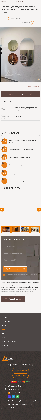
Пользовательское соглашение (10, 409)
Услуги (3, 337)
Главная (4, 317)
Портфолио (5, 329)
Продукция (5, 325)
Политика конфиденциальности (10, 407)
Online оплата (20, 375)
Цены (3, 333)
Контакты (4, 345)
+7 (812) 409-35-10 (17, 393)
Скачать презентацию (21, 365)
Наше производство (8, 341)
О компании (5, 321)
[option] (20, 54)
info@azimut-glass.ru (15, 386)
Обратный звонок (20, 370)
